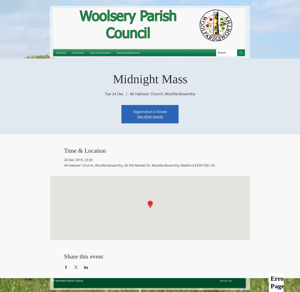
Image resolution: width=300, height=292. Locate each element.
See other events (150, 116)
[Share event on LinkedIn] (86, 267)
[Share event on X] (76, 267)
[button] (100, 52)
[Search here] (241, 52)
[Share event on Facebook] (66, 267)
